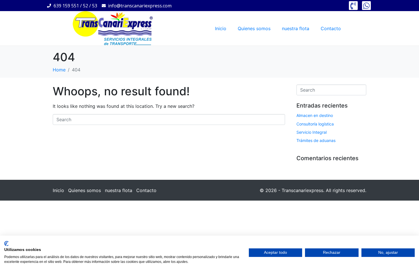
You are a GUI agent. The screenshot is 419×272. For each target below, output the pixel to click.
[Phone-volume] (353, 5)
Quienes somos (254, 28)
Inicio (220, 28)
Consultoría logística (315, 123)
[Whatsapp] (366, 5)
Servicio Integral (311, 132)
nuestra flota (295, 28)
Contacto (331, 28)
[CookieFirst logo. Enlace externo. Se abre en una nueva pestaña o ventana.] (6, 243)
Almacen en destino (314, 115)
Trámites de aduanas (315, 140)
